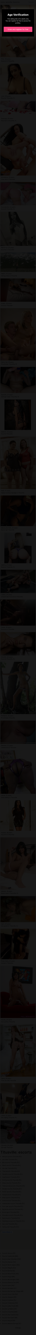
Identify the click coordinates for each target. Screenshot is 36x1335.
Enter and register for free (18, 29)
